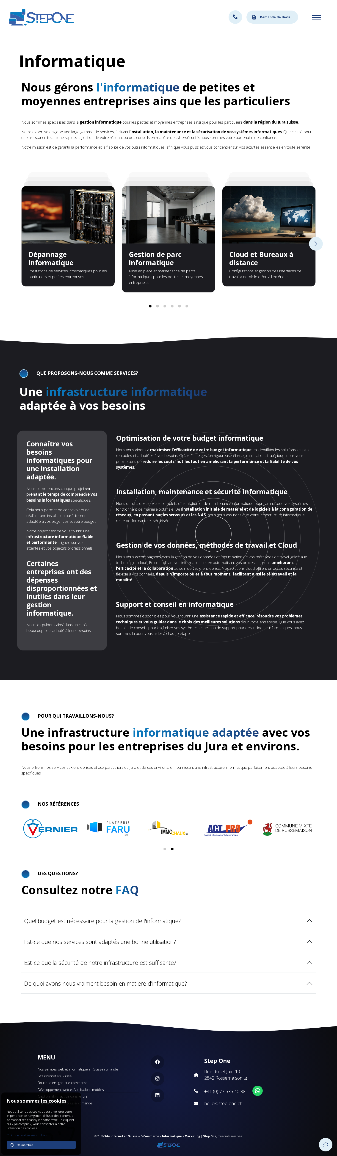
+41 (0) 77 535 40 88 (225, 1091)
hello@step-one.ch (223, 1103)
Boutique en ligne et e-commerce (62, 1082)
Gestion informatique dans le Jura (62, 1096)
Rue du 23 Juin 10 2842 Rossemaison (224, 1074)
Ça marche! (23, 1145)
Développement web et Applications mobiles (71, 1089)
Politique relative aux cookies (27, 1135)
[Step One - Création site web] (168, 1143)
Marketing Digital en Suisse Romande (65, 1103)
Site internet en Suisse (55, 1076)
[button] (150, 306)
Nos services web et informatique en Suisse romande (78, 1069)
